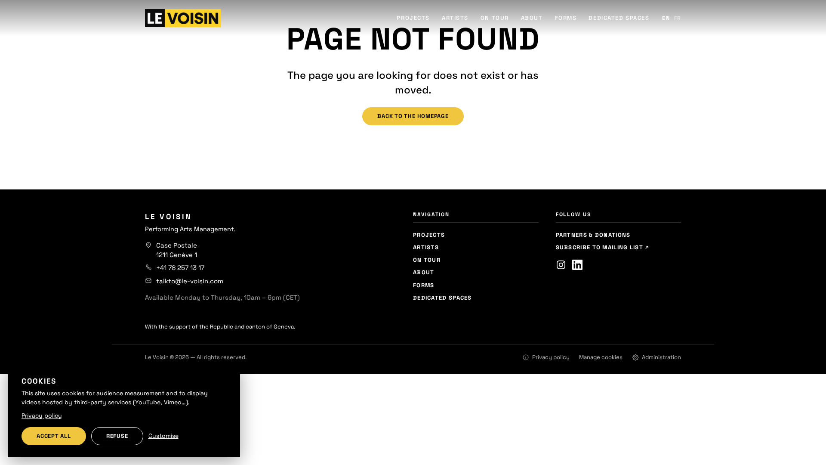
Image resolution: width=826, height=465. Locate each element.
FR (677, 18)
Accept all (54, 436)
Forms (566, 18)
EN (665, 18)
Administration (661, 357)
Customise (163, 436)
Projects (413, 18)
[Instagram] (561, 265)
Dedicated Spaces (619, 18)
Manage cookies (601, 357)
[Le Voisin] (183, 18)
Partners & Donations (593, 235)
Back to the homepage (413, 116)
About (532, 18)
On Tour (495, 18)
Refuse (117, 436)
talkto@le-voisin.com (189, 281)
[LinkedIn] (577, 265)
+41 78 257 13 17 (180, 268)
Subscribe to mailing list (600, 247)
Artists (455, 18)
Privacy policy (551, 357)
